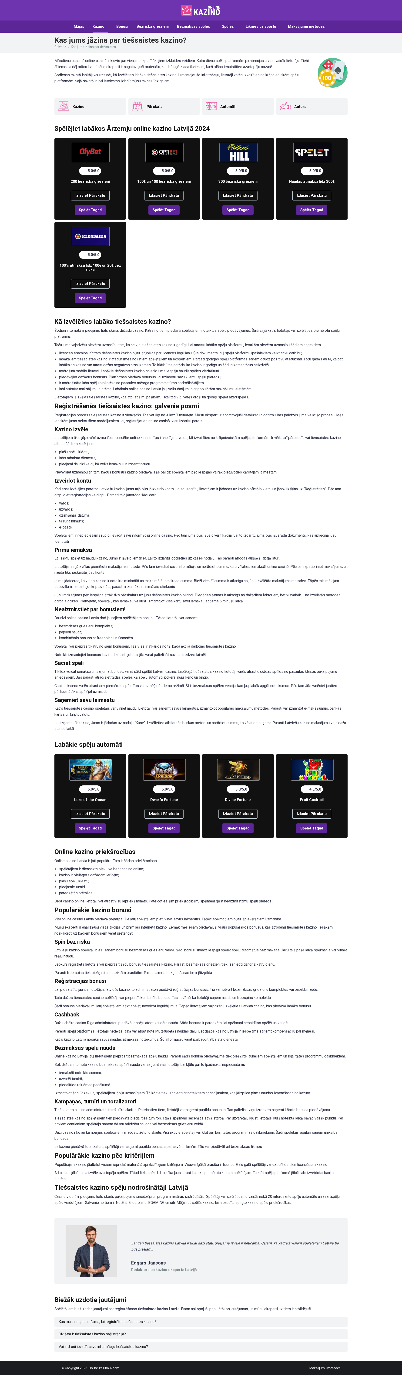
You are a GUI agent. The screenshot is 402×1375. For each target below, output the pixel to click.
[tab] (201, 1322)
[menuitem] (79, 26)
